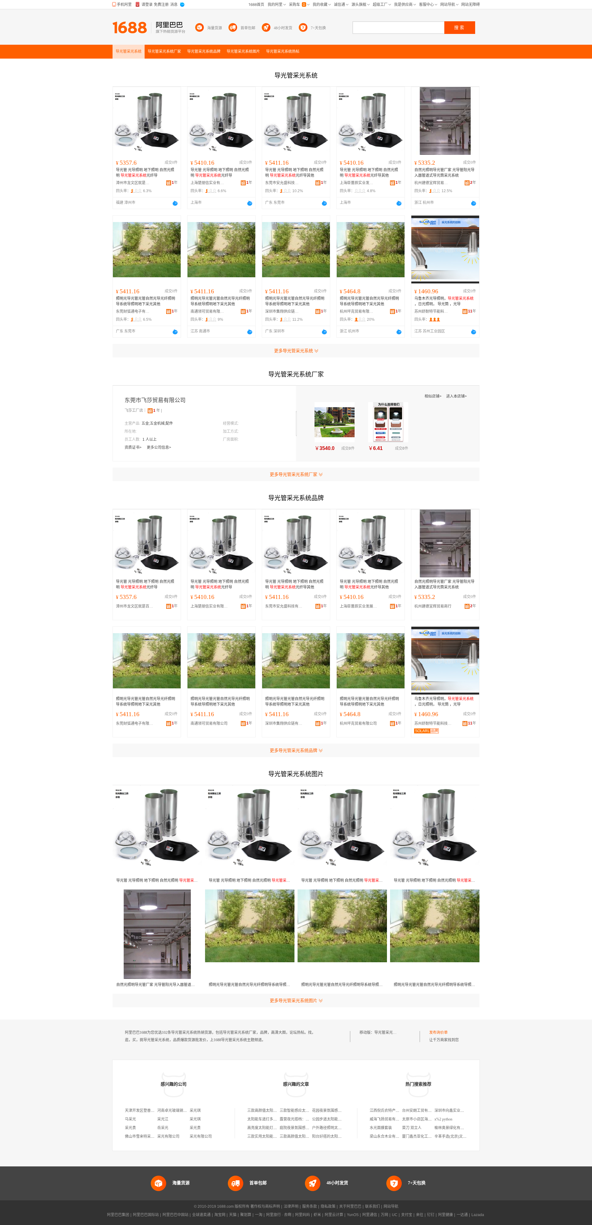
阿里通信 (369, 1215)
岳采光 (162, 1128)
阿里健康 (445, 1215)
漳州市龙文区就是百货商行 (133, 183)
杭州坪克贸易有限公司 (357, 311)
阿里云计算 (334, 1215)
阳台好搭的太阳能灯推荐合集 (336, 1136)
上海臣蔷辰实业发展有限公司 (357, 183)
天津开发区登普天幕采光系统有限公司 (156, 1110)
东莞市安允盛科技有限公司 (282, 183)
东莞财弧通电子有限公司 (133, 311)
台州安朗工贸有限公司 (420, 1110)
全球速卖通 (201, 1215)
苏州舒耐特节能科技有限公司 (431, 311)
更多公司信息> (159, 447)
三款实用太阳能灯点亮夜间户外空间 (276, 1136)
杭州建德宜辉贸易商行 (431, 183)
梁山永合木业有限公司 (388, 1136)
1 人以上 (149, 439)
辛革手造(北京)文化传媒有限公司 (461, 1136)
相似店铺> (433, 396)
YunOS (353, 1215)
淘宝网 (219, 1215)
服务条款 (309, 1206)
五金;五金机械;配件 (157, 423)
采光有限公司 (168, 1136)
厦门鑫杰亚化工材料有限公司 (426, 1136)
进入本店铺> (456, 396)
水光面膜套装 (381, 1128)
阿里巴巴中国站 (175, 1215)
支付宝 (406, 1215)
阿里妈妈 (302, 1215)
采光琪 (195, 1110)
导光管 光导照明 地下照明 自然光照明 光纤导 (145, 173)
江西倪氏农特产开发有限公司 (394, 1110)
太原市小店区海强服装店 (422, 1119)
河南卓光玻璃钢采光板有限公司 (183, 1110)
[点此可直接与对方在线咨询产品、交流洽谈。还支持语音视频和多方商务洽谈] (175, 203)
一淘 (258, 1215)
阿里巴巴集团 (118, 1215)
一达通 (462, 1215)
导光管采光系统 (387, 1032)
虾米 (317, 1215)
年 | (157, 410)
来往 (419, 1215)
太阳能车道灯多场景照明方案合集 (275, 1119)
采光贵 (130, 1128)
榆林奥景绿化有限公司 (452, 1128)
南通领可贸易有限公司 (207, 311)
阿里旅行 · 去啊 (278, 1215)
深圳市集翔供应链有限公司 (282, 311)
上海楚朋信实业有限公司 (207, 183)
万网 (384, 1215)
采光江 (162, 1119)
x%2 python (443, 1119)
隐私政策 (328, 1206)
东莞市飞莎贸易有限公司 (155, 400)
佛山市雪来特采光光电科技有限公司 (154, 1136)
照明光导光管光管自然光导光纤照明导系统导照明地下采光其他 (145, 301)
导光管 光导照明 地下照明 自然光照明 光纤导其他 (294, 173)
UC (394, 1215)
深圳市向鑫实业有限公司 (454, 1110)
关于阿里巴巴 (350, 1206)
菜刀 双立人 (411, 1128)
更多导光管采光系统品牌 (293, 750)
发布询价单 (438, 1032)
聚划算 (245, 1215)
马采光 (130, 1119)
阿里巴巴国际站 (146, 1215)
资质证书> (133, 447)
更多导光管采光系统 (293, 350)
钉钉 (430, 1215)
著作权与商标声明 (265, 1206)
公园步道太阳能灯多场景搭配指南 (340, 1119)
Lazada (477, 1215)
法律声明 (291, 1206)
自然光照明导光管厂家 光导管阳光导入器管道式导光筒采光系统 (444, 173)
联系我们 (372, 1206)
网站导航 (391, 1206)
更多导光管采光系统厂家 (293, 474)
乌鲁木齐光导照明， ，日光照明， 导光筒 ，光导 (444, 301)
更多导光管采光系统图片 (293, 1000)
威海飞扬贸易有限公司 (388, 1119)
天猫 (232, 1215)
